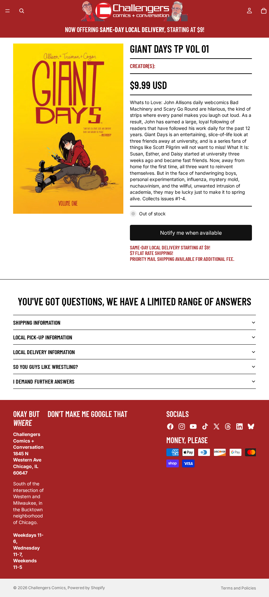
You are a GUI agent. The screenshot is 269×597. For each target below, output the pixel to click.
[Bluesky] (251, 426)
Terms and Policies (238, 588)
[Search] (21, 11)
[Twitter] (216, 426)
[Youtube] (193, 426)
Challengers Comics (47, 587)
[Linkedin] (239, 426)
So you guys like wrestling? (45, 366)
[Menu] (7, 10)
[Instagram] (182, 426)
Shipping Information (36, 322)
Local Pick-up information (42, 337)
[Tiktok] (205, 426)
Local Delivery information (44, 351)
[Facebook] (170, 426)
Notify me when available (191, 232)
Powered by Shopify (86, 587)
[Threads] (228, 426)
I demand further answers (43, 381)
